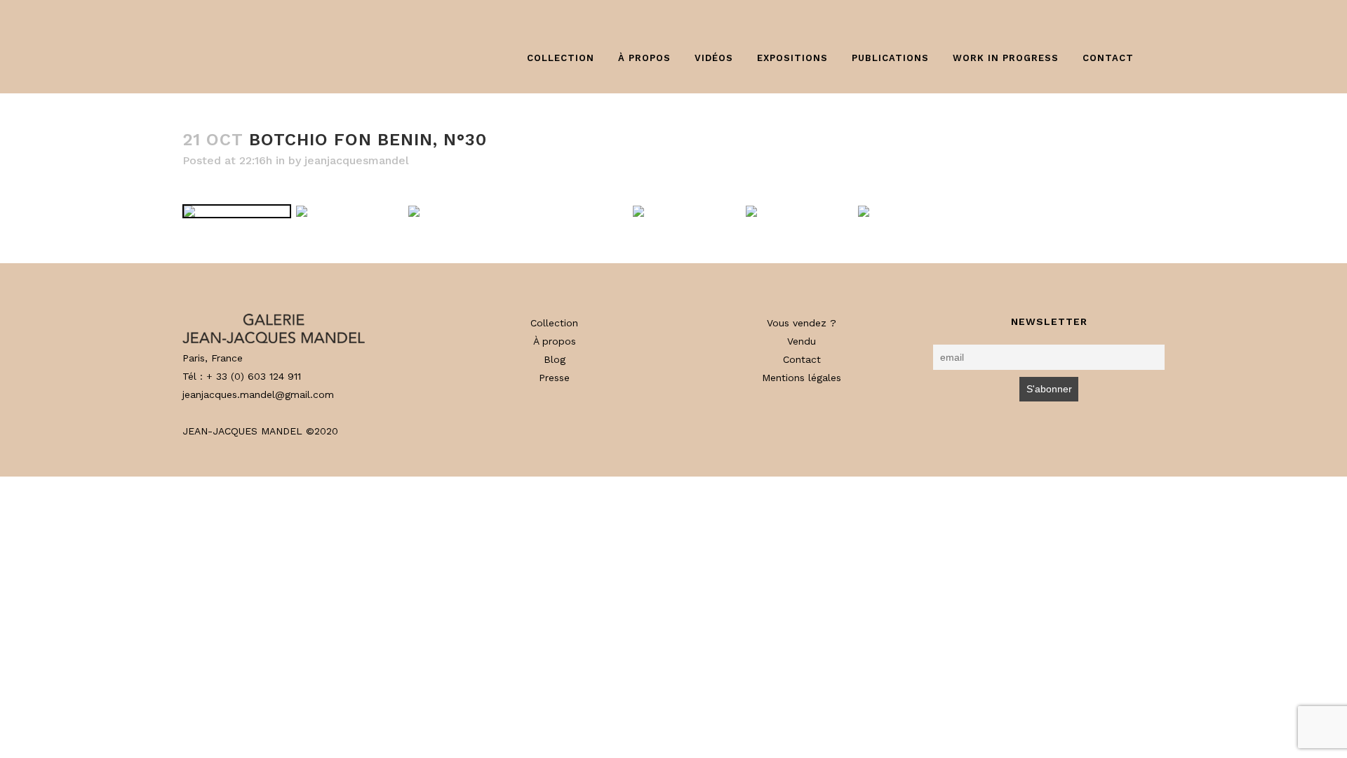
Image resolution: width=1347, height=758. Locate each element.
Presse (554, 377)
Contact (802, 359)
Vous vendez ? (801, 322)
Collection (554, 322)
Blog (554, 359)
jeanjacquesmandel (356, 160)
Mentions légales (801, 377)
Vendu (801, 341)
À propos (554, 341)
